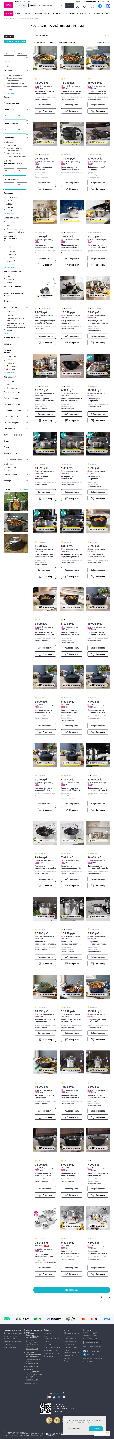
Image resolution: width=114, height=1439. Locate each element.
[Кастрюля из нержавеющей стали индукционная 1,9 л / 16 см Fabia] (98, 909)
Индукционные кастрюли (43, 42)
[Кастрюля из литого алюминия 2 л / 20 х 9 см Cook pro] (71, 599)
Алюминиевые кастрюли (66, 42)
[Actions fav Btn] (84, 6)
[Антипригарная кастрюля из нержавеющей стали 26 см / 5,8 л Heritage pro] (45, 443)
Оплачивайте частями (52, 1353)
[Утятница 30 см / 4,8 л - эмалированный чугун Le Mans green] (71, 58)
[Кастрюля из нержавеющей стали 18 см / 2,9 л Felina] (45, 212)
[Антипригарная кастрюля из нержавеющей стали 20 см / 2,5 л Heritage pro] (98, 443)
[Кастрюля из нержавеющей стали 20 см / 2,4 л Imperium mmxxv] (71, 833)
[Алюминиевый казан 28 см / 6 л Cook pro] (98, 1140)
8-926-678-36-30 (32, 1349)
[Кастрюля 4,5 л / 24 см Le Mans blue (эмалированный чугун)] (98, 987)
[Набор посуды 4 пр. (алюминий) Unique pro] (71, 134)
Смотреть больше (30, 1383)
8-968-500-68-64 (32, 1366)
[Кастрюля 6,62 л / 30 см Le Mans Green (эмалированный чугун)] (45, 987)
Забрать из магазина (23, 1)
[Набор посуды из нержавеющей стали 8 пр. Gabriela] (45, 366)
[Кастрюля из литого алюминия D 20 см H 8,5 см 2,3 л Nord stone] (71, 755)
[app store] (50, 1435)
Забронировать (45, 105)
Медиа (65, 1361)
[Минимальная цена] (9, 53)
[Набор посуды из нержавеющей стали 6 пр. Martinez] (98, 288)
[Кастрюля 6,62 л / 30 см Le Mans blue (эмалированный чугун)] (71, 987)
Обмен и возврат (10, 1347)
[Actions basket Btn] (92, 6)
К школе (8, 14)
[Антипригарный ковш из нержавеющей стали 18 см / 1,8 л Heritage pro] (45, 521)
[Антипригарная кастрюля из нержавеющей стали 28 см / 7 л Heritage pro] (98, 366)
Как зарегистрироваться (13, 1333)
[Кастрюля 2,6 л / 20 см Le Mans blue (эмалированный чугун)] (45, 1062)
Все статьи (24, 489)
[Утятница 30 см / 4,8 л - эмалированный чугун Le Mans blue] (98, 58)
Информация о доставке (12, 1342)
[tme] (59, 1397)
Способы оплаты (10, 1339)
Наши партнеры (49, 1356)
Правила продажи (70, 1347)
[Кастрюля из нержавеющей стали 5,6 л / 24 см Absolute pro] (71, 1218)
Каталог (23, 5)
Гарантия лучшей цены (52, 1347)
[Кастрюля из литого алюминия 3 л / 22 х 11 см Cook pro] (45, 599)
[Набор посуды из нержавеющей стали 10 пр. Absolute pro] (45, 1218)
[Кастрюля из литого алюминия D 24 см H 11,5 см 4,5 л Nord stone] (45, 755)
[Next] (109, 1297)
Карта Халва (48, 1344)
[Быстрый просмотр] (54, 57)
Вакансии (66, 1358)
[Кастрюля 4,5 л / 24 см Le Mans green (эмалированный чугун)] (45, 58)
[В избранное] (54, 50)
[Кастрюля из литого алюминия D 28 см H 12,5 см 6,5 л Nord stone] (98, 677)
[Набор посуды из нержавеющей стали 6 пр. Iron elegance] (98, 755)
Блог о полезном (69, 1339)
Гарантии (47, 1336)
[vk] (49, 1397)
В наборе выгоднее (23, 13)
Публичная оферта (70, 1355)
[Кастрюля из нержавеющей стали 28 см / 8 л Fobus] (45, 909)
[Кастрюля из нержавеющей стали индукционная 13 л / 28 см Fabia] (71, 909)
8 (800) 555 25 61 (90, 1)
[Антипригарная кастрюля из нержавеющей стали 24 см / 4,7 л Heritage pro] (71, 443)
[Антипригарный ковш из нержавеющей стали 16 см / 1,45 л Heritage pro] (71, 521)
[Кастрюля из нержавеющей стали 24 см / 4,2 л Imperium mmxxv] (45, 833)
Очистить (8, 36)
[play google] (63, 1435)
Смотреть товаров (15, 41)
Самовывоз (8, 1344)
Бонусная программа (51, 1339)
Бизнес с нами (68, 1344)
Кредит (46, 1342)
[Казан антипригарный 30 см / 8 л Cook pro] (45, 1140)
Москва (79, 1)
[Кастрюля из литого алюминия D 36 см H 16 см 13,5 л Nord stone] (98, 599)
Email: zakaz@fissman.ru (92, 1346)
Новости (66, 1336)
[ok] (54, 1397)
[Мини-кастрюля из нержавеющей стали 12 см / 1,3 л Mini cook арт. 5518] (98, 1062)
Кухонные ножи (84, 13)
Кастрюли (70, 13)
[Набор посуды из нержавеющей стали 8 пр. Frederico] (98, 833)
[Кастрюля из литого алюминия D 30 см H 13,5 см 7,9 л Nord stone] (71, 677)
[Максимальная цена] (22, 53)
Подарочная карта (50, 1350)
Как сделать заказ (10, 1336)
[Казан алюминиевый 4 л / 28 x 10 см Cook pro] (71, 366)
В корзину (47, 111)
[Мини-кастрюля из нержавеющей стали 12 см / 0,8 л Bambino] (98, 212)
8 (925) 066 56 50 (90, 1338)
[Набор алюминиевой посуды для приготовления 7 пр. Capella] (45, 134)
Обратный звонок (92, 1342)
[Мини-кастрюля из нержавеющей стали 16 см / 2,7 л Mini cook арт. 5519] (71, 1062)
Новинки (38, 13)
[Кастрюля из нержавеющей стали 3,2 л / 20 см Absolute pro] (98, 1218)
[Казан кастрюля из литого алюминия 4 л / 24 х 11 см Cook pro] (98, 521)
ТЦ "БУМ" (29, 1370)
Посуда (47, 13)
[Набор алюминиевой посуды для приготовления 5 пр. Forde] (71, 288)
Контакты (47, 1333)
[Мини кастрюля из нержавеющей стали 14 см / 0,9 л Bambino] (71, 212)
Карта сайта (88, 1362)
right (109, 13)
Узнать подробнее (73, 1429)
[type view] (105, 35)
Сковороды (58, 13)
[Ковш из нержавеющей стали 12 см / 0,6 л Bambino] (45, 288)
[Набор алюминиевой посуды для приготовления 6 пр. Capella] (98, 134)
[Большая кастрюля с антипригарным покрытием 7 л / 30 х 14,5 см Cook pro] (71, 1140)
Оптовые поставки (70, 1342)
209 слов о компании (71, 1333)
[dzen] (64, 1397)
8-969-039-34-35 (32, 1380)
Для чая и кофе (101, 13)
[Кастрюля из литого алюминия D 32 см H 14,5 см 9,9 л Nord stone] (45, 677)
